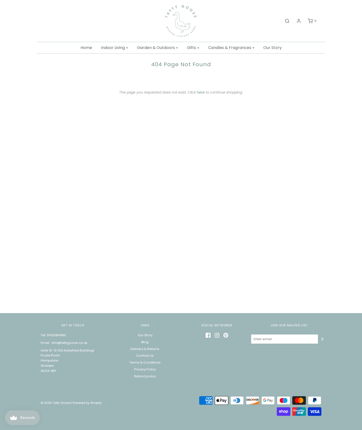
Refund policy (145, 376)
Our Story (272, 47)
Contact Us (145, 355)
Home (86, 47)
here (201, 92)
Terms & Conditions (145, 362)
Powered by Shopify (87, 403)
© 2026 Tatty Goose (55, 403)
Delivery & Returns (145, 349)
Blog (144, 342)
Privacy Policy (145, 369)
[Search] (284, 20)
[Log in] (296, 20)
